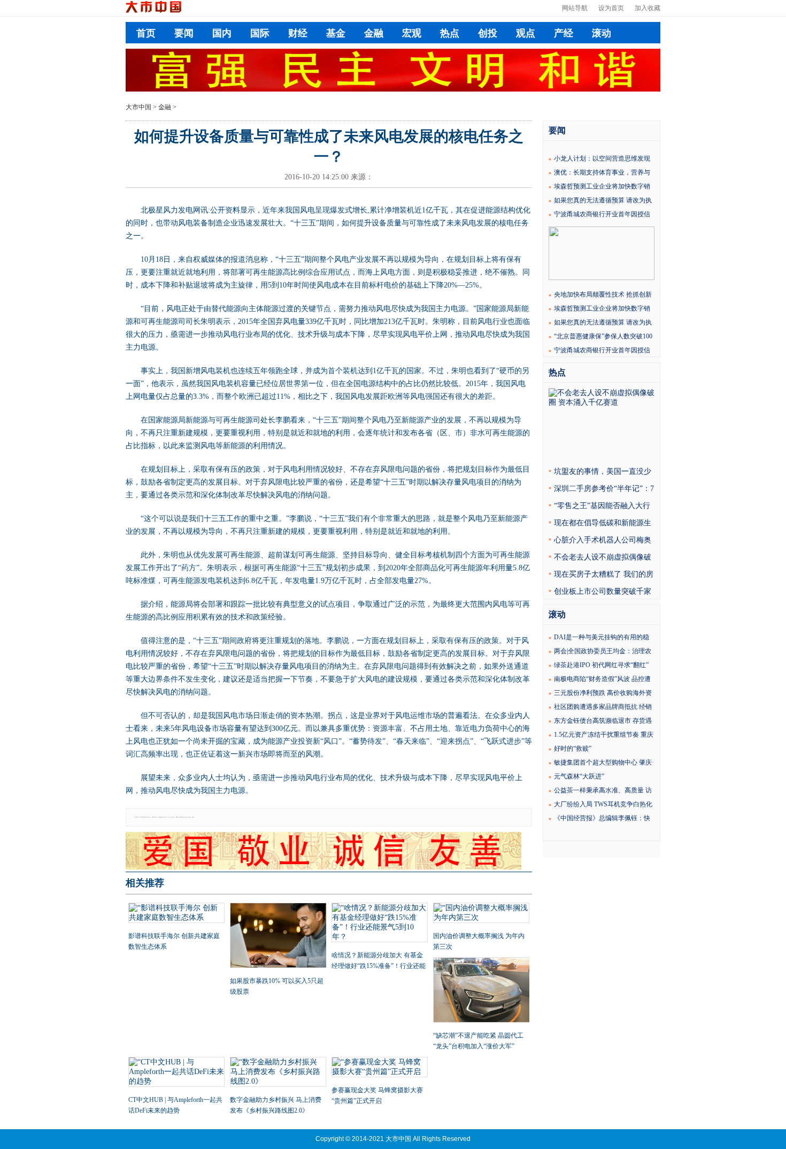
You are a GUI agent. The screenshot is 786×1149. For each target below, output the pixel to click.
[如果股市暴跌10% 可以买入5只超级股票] (278, 936)
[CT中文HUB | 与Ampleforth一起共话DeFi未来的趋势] (176, 1073)
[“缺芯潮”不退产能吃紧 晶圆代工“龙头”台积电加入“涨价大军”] (481, 991)
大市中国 (138, 107)
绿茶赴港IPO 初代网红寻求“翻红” (601, 665)
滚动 (601, 33)
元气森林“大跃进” (579, 776)
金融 (373, 33)
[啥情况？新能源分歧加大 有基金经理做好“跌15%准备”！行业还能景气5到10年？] (380, 923)
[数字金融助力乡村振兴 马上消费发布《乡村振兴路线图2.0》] (278, 1073)
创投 (487, 33)
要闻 (184, 33)
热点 (449, 33)
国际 (259, 33)
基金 (335, 33)
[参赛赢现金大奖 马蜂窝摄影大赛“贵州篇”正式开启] (380, 1068)
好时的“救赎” (572, 748)
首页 (146, 33)
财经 (297, 33)
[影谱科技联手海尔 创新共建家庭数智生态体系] (176, 914)
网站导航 (575, 8)
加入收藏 (647, 8)
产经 (563, 33)
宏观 (411, 33)
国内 (222, 33)
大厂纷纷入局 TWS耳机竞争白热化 (603, 804)
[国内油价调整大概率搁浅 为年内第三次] (481, 914)
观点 (525, 33)
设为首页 (611, 8)
